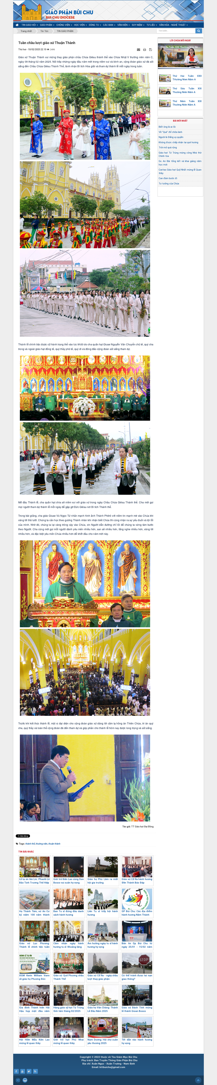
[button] (180, 55)
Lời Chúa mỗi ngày (180, 40)
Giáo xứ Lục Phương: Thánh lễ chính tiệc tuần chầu (34, 947)
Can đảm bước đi (168, 178)
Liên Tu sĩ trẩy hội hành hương (103, 913)
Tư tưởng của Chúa (169, 183)
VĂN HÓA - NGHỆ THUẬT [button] (172, 25)
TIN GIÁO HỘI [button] (28, 25)
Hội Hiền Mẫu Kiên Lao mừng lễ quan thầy (34, 1041)
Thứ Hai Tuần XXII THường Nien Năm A (187, 78)
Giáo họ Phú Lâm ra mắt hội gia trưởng (103, 881)
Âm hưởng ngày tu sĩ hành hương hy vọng (103, 945)
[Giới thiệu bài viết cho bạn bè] (139, 49)
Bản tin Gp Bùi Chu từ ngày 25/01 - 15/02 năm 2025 (137, 947)
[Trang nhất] (17, 25)
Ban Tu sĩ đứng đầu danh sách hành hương (68, 913)
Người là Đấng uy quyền (171, 137)
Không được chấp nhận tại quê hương (178, 142)
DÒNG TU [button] (94, 25)
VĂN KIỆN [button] (122, 25)
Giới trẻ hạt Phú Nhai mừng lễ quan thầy (68, 1041)
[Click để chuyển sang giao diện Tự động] (18, 1080)
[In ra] (145, 49)
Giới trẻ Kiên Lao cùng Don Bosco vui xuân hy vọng (68, 881)
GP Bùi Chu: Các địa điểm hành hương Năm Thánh (137, 913)
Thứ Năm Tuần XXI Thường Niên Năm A (187, 103)
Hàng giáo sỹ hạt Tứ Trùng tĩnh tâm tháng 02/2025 (68, 1009)
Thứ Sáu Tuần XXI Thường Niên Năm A (187, 90)
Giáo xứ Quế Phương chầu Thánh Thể (68, 977)
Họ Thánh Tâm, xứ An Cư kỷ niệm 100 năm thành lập (34, 915)
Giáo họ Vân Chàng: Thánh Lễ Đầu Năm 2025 (103, 1009)
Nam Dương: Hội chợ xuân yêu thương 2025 (103, 1041)
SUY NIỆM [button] (137, 25)
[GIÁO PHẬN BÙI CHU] (55, 11)
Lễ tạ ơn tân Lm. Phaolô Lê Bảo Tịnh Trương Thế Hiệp (34, 881)
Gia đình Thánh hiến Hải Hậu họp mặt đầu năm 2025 (34, 1011)
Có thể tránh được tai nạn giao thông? (137, 977)
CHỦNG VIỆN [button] (63, 25)
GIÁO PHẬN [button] (46, 25)
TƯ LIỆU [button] (151, 25)
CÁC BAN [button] (108, 25)
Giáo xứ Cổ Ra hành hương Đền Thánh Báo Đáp (137, 881)
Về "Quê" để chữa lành (170, 132)
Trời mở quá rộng (168, 147)
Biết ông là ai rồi (167, 126)
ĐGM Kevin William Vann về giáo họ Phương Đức (34, 977)
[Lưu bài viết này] (151, 49)
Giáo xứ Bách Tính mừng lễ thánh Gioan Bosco (137, 1009)
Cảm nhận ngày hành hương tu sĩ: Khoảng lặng (68, 945)
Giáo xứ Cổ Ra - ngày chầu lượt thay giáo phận (103, 977)
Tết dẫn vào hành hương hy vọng (137, 1041)
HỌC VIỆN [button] (79, 25)
